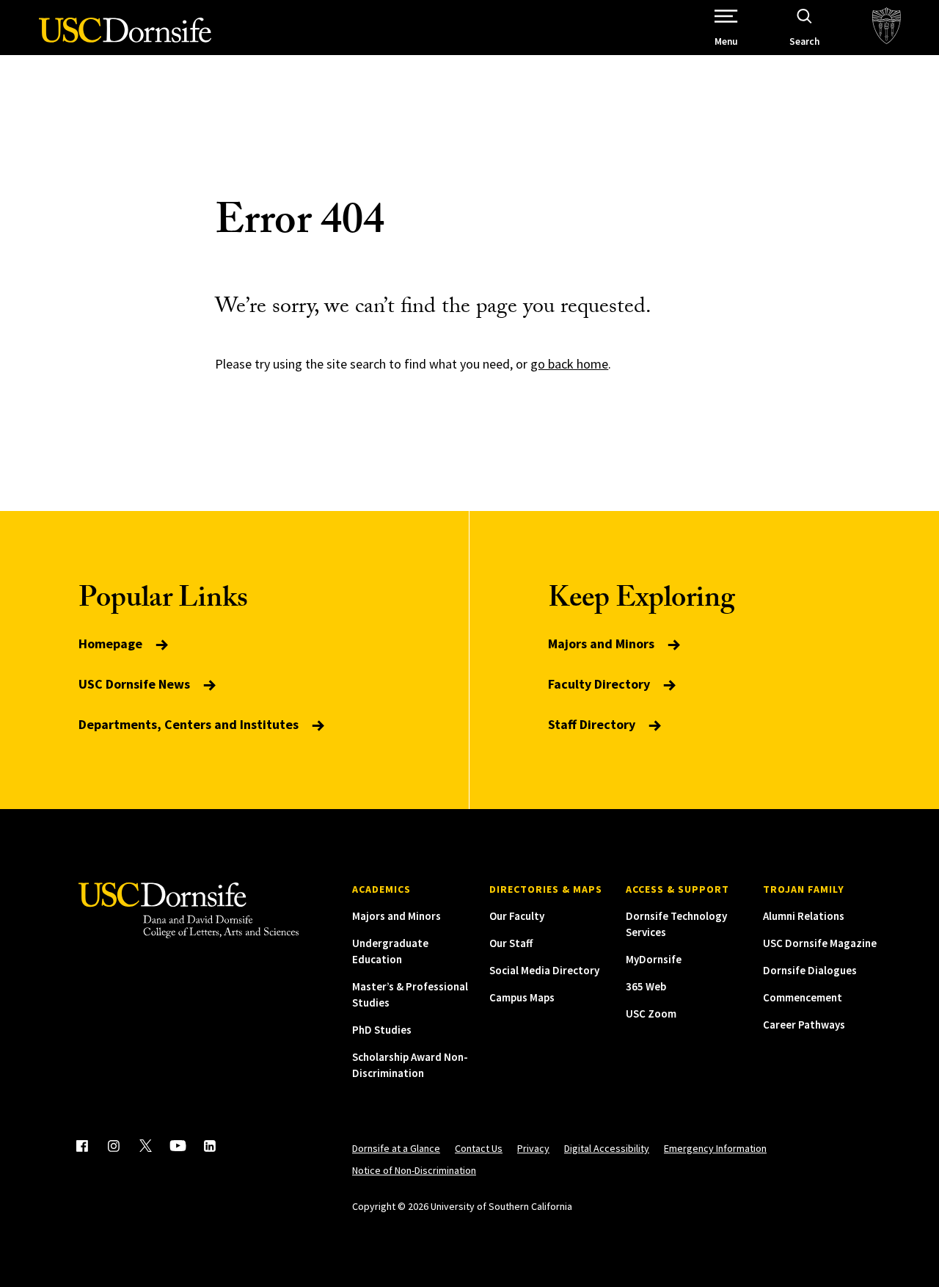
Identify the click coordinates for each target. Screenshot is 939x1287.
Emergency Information (715, 1148)
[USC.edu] (886, 27)
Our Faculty (516, 916)
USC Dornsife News (135, 683)
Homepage (111, 643)
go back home (569, 363)
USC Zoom (651, 1013)
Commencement (802, 997)
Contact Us (479, 1148)
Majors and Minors (602, 643)
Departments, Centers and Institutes (190, 724)
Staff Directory (593, 724)
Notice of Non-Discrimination (414, 1170)
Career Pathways (804, 1025)
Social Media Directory (544, 970)
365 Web (646, 986)
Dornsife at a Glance (396, 1148)
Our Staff (511, 943)
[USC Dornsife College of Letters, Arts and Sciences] (125, 38)
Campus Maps (522, 997)
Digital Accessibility (606, 1148)
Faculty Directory (600, 683)
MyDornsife (654, 959)
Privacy (533, 1148)
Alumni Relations (803, 916)
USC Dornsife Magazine (820, 943)
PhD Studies (382, 1030)
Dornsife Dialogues (810, 970)
